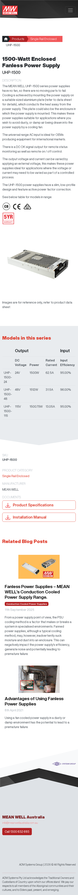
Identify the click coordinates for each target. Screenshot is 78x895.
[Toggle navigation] (70, 10)
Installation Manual (29, 517)
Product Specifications (33, 505)
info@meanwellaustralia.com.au (20, 822)
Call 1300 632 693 (17, 831)
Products (18, 38)
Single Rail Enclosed (43, 38)
